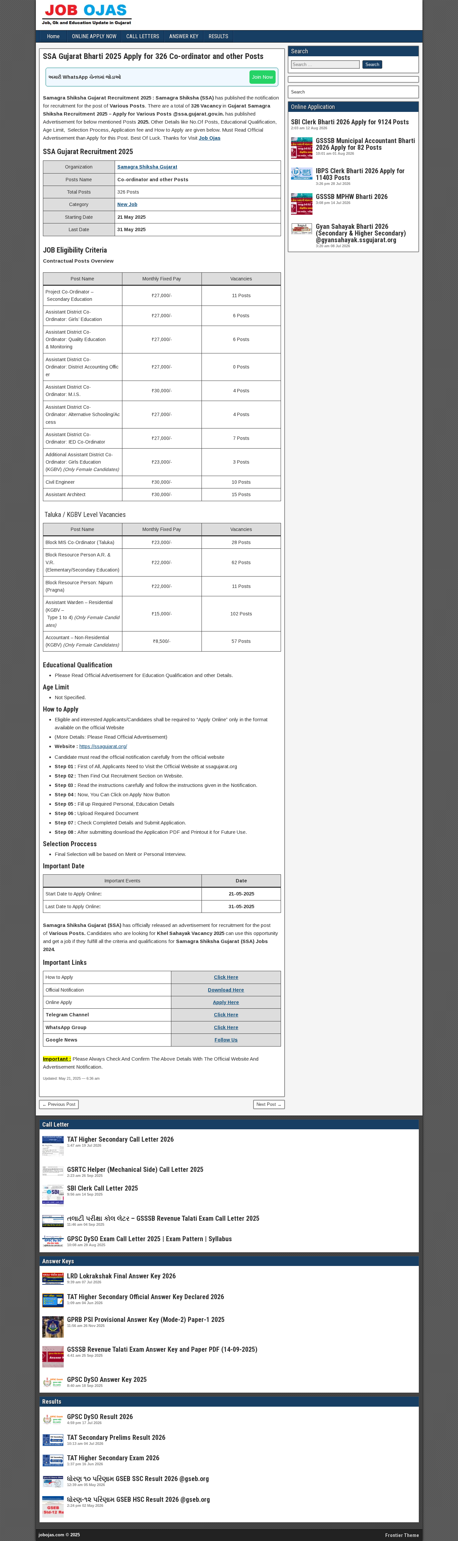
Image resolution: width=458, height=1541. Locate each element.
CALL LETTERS (142, 36)
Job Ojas (210, 138)
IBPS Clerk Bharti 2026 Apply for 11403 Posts (360, 174)
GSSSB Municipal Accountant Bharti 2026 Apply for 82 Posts (365, 144)
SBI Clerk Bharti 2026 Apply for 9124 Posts (350, 122)
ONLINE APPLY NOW (94, 36)
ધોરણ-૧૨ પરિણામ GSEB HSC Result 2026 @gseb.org (138, 1499)
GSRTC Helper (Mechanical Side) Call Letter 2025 (135, 1169)
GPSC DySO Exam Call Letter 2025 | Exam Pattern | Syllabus (149, 1239)
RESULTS (218, 36)
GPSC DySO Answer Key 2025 (107, 1380)
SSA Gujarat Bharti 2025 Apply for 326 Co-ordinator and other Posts (153, 56)
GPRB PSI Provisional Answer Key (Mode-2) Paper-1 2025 (146, 1320)
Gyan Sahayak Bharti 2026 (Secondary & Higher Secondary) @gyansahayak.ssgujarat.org (361, 233)
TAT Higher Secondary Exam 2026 (113, 1458)
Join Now (262, 77)
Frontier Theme (402, 1535)
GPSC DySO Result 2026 (100, 1417)
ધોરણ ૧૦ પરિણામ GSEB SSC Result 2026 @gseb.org (138, 1479)
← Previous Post (58, 1104)
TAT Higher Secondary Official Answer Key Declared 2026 (145, 1297)
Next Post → (269, 1104)
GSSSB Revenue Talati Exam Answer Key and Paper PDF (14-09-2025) (162, 1349)
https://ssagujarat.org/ (103, 746)
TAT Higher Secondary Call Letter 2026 (120, 1139)
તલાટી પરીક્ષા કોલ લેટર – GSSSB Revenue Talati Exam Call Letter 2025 (163, 1218)
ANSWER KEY (183, 36)
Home (53, 36)
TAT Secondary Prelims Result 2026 (116, 1437)
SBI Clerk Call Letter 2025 (102, 1188)
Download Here (226, 990)
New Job (127, 204)
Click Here (226, 977)
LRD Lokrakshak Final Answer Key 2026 (121, 1276)
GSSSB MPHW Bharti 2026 (352, 197)
